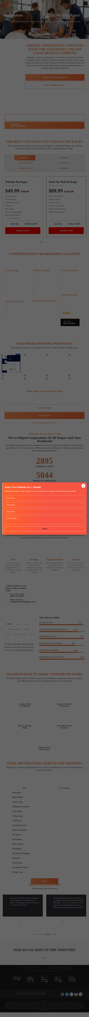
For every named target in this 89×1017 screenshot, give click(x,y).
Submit (44, 529)
